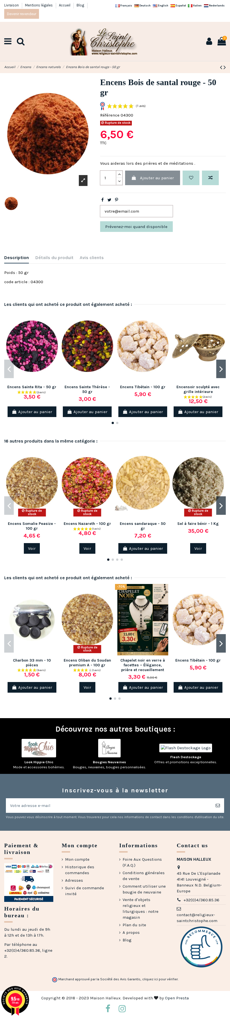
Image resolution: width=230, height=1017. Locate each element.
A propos (131, 932)
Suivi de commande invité (84, 890)
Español (180, 5)
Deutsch (145, 5)
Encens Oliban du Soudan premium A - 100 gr (87, 662)
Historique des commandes (79, 869)
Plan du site (134, 924)
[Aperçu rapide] (55, 339)
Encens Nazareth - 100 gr (87, 523)
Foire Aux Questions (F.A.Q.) (142, 862)
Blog (80, 5)
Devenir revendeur (21, 14)
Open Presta (177, 997)
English (162, 5)
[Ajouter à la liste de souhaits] (191, 178)
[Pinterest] (116, 200)
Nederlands (216, 5)
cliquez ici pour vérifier (160, 979)
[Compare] (55, 329)
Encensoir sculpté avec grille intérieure (198, 389)
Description (16, 257)
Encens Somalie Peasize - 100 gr (32, 526)
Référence (109, 115)
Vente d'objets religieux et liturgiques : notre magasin (140, 908)
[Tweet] (109, 200)
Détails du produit (54, 257)
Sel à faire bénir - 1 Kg (198, 523)
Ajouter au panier (157, 177)
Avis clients (92, 257)
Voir (32, 548)
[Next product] (225, 67)
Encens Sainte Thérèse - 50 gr (87, 389)
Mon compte (77, 859)
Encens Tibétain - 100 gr (142, 387)
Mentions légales (39, 5)
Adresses (74, 880)
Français (126, 5)
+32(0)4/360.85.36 (201, 899)
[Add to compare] (210, 178)
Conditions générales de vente (144, 875)
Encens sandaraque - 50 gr (142, 526)
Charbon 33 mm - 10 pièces (32, 662)
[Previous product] (222, 67)
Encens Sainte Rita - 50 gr (31, 387)
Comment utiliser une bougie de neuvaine (144, 889)
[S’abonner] (217, 805)
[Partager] (102, 200)
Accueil (65, 5)
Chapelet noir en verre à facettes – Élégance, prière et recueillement (142, 665)
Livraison (12, 5)
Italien (197, 5)
